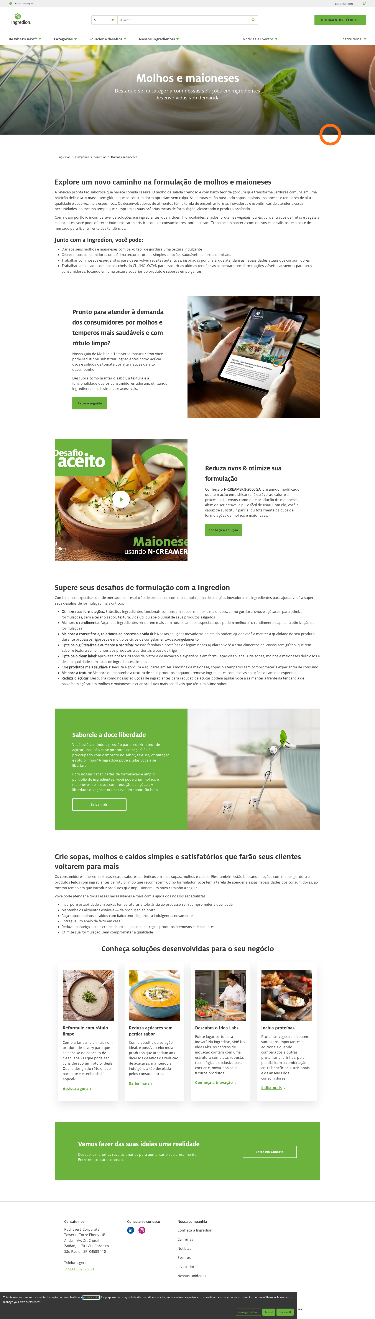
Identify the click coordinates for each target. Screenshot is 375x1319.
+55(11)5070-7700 (79, 1269)
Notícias (184, 1248)
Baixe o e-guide (89, 403)
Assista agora (75, 1088)
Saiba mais (99, 804)
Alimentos (100, 157)
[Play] (121, 499)
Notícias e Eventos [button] (258, 39)
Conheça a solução (223, 530)
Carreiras (185, 1239)
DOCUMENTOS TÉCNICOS (340, 20)
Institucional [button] (352, 39)
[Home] (21, 25)
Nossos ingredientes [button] (157, 39)
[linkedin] (131, 1231)
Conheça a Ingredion (195, 1230)
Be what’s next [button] (23, 39)
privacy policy (91, 1297)
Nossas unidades (192, 1275)
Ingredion (65, 157)
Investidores (188, 1266)
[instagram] (143, 1231)
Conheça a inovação (214, 1082)
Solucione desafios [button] (106, 39)
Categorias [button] (63, 39)
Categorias (82, 157)
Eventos (184, 1257)
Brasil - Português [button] (24, 3)
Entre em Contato (270, 1152)
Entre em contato (344, 3)
